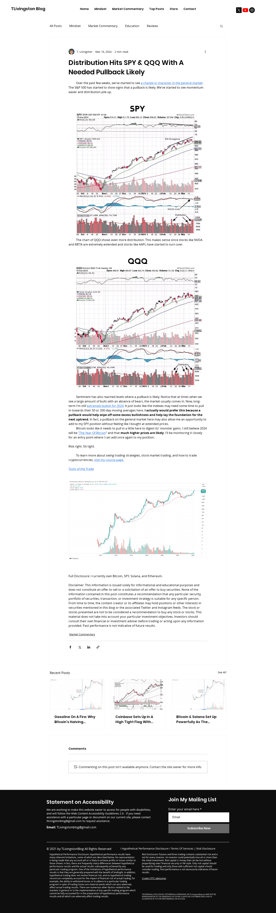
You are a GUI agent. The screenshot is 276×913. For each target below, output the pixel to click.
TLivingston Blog (28, 9)
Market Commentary (103, 26)
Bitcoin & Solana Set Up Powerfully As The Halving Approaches (196, 719)
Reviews (152, 26)
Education (132, 26)
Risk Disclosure (205, 848)
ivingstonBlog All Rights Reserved (88, 849)
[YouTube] (245, 10)
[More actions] (205, 51)
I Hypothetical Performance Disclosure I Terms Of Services (157, 848)
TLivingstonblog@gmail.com (76, 827)
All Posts (56, 26)
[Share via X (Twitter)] (79, 647)
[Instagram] (252, 10)
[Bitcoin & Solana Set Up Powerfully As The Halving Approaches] (199, 694)
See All (222, 672)
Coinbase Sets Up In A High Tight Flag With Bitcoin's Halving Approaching (134, 719)
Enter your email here (183, 809)
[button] (221, 25)
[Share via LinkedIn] (88, 647)
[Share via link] (98, 647)
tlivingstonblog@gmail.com (64, 821)
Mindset (75, 26)
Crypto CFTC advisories (154, 878)
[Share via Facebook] (70, 647)
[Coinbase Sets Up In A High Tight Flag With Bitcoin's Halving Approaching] (138, 694)
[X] (239, 10)
